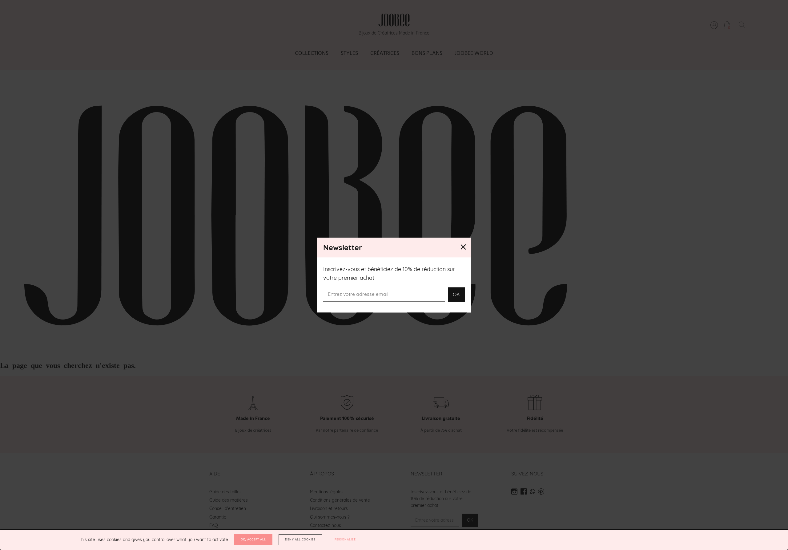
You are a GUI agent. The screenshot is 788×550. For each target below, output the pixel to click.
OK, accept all (253, 539)
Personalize (345, 539)
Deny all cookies (300, 539)
